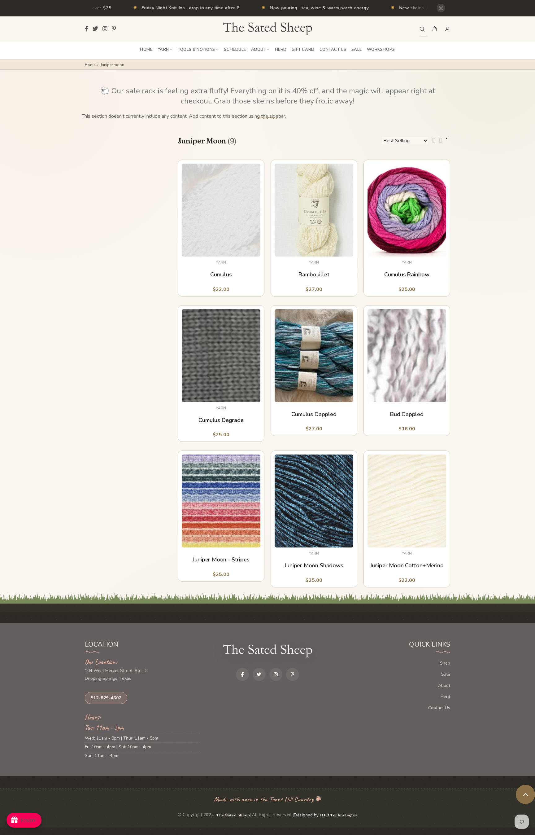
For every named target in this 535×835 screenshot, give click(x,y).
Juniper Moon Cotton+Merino (407, 565)
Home (90, 64)
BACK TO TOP (525, 794)
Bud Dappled (407, 414)
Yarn (221, 262)
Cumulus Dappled (313, 414)
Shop (445, 663)
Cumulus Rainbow (406, 274)
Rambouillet (313, 274)
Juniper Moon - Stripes (221, 559)
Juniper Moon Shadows (314, 565)
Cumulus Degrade (220, 420)
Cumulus (221, 274)
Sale (445, 674)
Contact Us (439, 708)
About (444, 685)
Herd (445, 697)
